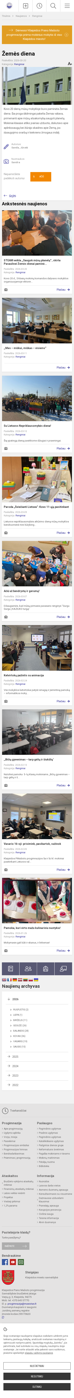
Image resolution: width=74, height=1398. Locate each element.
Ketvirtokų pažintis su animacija (24, 675)
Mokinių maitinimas (49, 1158)
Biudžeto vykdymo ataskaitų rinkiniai (18, 1183)
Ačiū (38, 176)
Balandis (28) (21, 1030)
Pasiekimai (9, 1141)
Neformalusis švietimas (51, 1149)
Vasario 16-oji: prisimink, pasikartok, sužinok (32, 843)
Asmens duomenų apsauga (53, 1190)
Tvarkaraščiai (17, 1110)
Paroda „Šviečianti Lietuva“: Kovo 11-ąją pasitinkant (36, 506)
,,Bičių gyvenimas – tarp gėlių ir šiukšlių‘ (29, 759)
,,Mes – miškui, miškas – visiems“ (25, 348)
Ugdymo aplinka (12, 1133)
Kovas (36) (19, 1036)
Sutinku (37, 1386)
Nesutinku (37, 1376)
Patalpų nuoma (47, 1162)
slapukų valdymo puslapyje (39, 1353)
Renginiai (37, 16)
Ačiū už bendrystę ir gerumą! (22, 591)
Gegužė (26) (20, 1025)
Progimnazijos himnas (16, 1149)
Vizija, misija (10, 1137)
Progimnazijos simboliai (16, 1145)
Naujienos (21, 16)
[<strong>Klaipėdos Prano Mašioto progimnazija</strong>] (9, 5)
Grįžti (12, 196)
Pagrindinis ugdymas (50, 1128)
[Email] (21, 1262)
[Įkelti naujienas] (25, 6)
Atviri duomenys (47, 1222)
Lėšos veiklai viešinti (14, 1193)
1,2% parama (10, 1205)
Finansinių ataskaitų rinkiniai (19, 1189)
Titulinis (6, 16)
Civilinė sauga (46, 1214)
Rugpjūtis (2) (20, 1009)
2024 (15, 1066)
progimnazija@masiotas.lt (22, 1303)
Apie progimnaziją (13, 1128)
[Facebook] (5, 1262)
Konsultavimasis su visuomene (55, 1194)
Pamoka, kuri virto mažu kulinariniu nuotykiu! (32, 927)
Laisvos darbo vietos (50, 1185)
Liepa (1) (17, 1015)
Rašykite (9, 1246)
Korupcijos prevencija (50, 1210)
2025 (15, 1056)
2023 (15, 1075)
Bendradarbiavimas (14, 1153)
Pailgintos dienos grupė (51, 1145)
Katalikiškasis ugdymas (51, 1141)
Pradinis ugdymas (48, 1133)
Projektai (8, 1197)
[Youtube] (13, 1262)
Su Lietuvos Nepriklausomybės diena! (27, 425)
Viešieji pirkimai (12, 1201)
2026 (15, 999)
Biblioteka (44, 1166)
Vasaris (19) (20, 1041)
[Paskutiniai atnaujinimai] (39, 6)
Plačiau (61, 289)
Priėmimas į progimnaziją (17, 1158)
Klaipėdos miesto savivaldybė (41, 1277)
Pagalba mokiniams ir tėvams (54, 1153)
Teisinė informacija (49, 1218)
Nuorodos (44, 1181)
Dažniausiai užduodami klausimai (51, 1200)
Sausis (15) (19, 1046)
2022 (15, 1085)
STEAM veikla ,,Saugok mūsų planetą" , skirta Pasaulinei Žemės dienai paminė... (32, 262)
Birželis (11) (20, 1020)
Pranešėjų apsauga (49, 1205)
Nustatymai (37, 1366)
